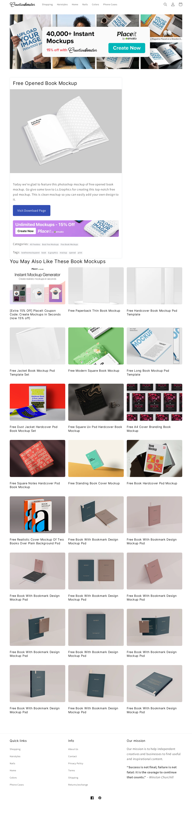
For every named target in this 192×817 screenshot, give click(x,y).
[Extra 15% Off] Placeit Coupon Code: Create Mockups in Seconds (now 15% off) (35, 314)
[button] (165, 4)
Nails (12, 763)
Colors (13, 777)
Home (13, 770)
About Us (73, 749)
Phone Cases (17, 784)
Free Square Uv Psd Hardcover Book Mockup (95, 428)
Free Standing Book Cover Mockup (94, 483)
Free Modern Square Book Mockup (93, 370)
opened (72, 252)
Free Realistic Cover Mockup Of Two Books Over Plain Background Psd (37, 541)
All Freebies (35, 244)
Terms (71, 770)
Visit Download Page (31, 210)
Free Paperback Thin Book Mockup (94, 310)
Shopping (15, 749)
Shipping (73, 777)
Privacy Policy (75, 763)
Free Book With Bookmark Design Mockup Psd (93, 541)
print (80, 252)
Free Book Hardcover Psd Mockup (152, 483)
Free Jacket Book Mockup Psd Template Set (32, 372)
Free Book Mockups (69, 244)
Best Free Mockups (50, 244)
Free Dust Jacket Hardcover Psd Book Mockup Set (34, 428)
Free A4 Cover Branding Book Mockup (149, 428)
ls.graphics (53, 252)
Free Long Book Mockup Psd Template (148, 372)
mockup (63, 252)
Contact (72, 756)
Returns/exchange (78, 784)
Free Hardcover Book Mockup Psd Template (152, 312)
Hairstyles (15, 756)
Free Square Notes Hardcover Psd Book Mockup (35, 485)
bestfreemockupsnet (30, 252)
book (44, 252)
